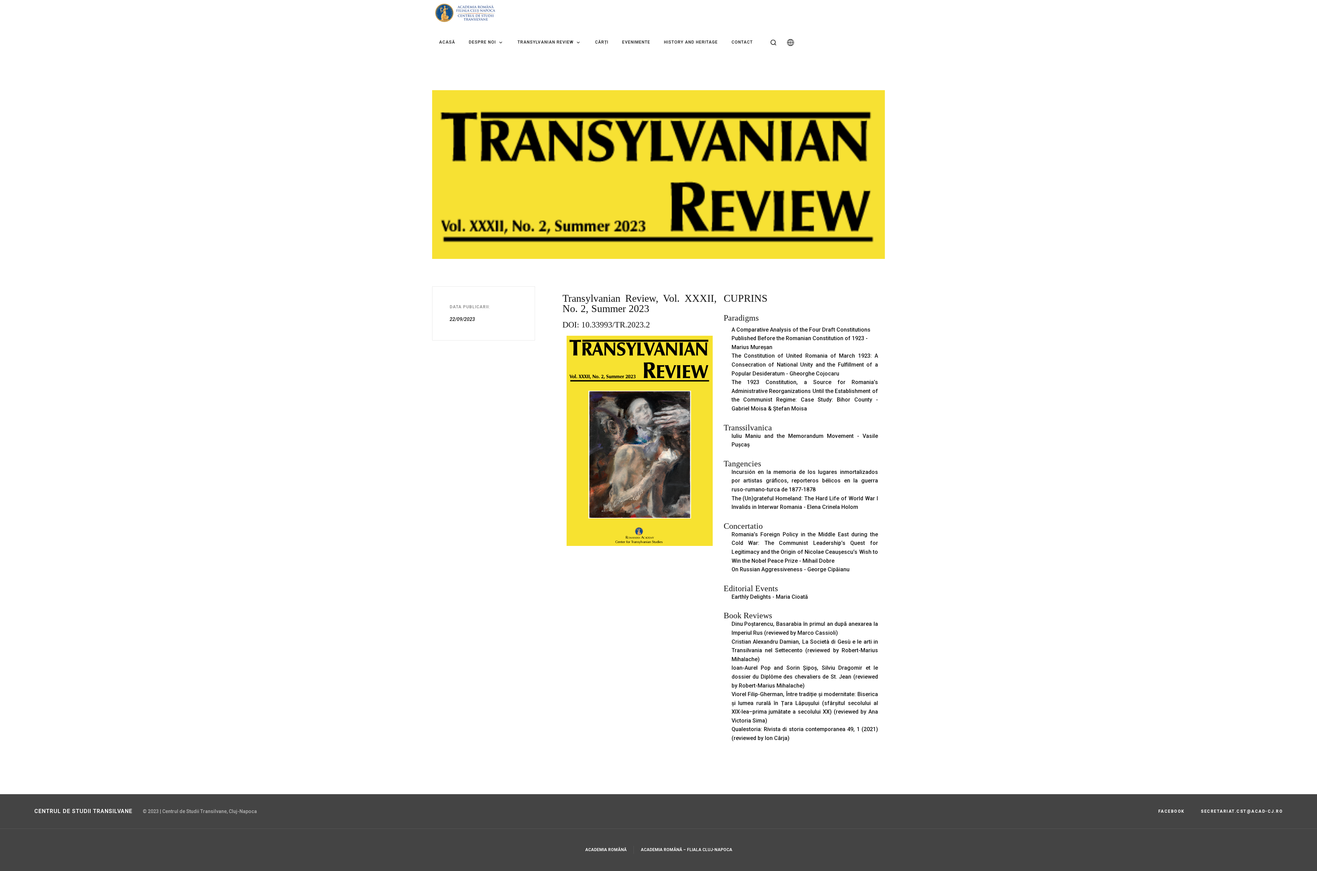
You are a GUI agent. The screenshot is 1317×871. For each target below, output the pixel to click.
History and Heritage (691, 42)
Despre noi (482, 42)
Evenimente (636, 42)
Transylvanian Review (545, 42)
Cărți (601, 42)
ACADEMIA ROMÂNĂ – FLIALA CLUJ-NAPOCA (686, 850)
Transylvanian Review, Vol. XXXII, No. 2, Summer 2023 (639, 303)
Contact (742, 42)
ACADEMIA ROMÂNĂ (606, 850)
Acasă (447, 42)
